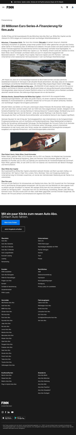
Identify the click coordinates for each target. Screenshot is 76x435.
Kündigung (41, 283)
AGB (39, 271)
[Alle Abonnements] (73, 7)
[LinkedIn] (9, 412)
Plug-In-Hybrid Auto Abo (8, 384)
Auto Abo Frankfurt (43, 387)
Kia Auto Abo (5, 326)
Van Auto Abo (42, 320)
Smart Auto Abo (6, 356)
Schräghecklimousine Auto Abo (47, 317)
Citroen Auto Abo (6, 311)
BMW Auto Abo (6, 308)
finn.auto (42, 42)
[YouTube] (12, 412)
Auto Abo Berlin (42, 375)
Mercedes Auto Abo (7, 335)
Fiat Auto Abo (5, 314)
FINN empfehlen (6, 271)
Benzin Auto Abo (6, 375)
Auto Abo (4, 241)
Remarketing (5, 261)
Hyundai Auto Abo (6, 320)
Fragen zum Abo (6, 280)
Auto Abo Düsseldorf (44, 390)
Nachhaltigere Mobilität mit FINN (48, 246)
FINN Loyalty (5, 292)
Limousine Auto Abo (44, 311)
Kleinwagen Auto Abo (44, 305)
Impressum (41, 277)
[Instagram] (2, 412)
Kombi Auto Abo (43, 308)
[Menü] (3, 7)
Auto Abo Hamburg (44, 381)
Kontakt (3, 283)
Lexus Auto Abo (6, 329)
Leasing (3, 258)
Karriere (40, 252)
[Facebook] (5, 412)
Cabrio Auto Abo (43, 302)
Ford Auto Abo (5, 317)
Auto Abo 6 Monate (7, 246)
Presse (40, 258)
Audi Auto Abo (5, 305)
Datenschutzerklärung (44, 274)
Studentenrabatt (6, 289)
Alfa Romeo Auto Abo (7, 302)
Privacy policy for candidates (47, 286)
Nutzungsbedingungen (45, 280)
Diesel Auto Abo (6, 378)
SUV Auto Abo (42, 314)
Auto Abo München (43, 378)
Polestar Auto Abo (6, 347)
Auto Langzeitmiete (7, 252)
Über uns (40, 241)
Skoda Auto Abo (6, 353)
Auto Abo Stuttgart (43, 393)
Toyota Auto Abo (6, 362)
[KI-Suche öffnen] (62, 7)
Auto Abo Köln (42, 384)
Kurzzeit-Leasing (6, 255)
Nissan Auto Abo (6, 338)
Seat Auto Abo (5, 350)
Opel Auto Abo (5, 341)
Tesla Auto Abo (6, 359)
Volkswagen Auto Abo (8, 365)
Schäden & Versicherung (8, 286)
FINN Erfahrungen (43, 244)
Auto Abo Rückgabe (7, 274)
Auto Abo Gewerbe (7, 244)
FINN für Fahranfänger (8, 277)
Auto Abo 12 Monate (7, 249)
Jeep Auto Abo (5, 323)
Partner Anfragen (43, 249)
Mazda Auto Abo (6, 332)
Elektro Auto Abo (6, 381)
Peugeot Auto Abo (7, 344)
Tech (39, 255)
